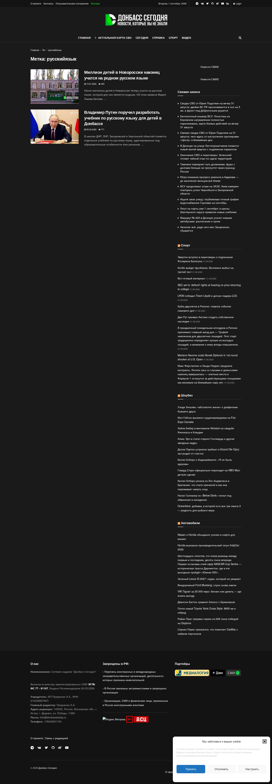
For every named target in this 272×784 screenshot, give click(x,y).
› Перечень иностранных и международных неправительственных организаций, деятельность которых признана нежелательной (133, 676)
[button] (264, 741)
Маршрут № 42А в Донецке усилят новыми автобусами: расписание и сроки (206, 219)
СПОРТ (173, 37)
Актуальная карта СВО (115, 37)
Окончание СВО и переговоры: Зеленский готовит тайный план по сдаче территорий (206, 156)
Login (238, 3)
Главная (35, 50)
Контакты (48, 3)
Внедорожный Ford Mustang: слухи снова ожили (207, 585)
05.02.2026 (91, 129)
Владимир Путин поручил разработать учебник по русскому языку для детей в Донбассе (123, 118)
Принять (191, 769)
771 (102, 129)
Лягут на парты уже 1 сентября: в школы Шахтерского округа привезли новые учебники (208, 210)
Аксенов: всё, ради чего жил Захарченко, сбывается (205, 228)
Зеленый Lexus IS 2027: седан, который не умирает (209, 579)
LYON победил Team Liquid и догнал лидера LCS (207, 296)
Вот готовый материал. (192, 278)
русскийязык (54, 50)
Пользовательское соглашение (72, 3)
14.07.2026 (91, 83)
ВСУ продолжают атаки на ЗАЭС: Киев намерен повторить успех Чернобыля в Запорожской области (209, 189)
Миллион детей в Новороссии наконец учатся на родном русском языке (122, 75)
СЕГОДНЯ (142, 37)
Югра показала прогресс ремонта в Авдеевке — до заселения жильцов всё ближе (209, 178)
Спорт (185, 245)
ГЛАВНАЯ (84, 37)
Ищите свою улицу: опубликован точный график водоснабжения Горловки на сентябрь (209, 201)
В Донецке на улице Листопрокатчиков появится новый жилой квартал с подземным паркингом (209, 147)
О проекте (36, 3)
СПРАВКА (158, 37)
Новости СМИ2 (210, 67)
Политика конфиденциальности (221, 777)
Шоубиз (187, 395)
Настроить (252, 769)
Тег (43, 50)
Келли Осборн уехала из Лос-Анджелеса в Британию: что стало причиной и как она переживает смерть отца (203, 485)
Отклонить (221, 769)
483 (102, 83)
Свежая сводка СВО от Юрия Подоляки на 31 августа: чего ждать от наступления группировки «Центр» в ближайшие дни (209, 136)
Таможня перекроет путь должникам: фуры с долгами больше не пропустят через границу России (207, 167)
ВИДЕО (186, 37)
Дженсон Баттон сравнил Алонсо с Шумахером (206, 602)
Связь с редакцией (56, 738)
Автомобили (190, 523)
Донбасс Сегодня (47, 767)
